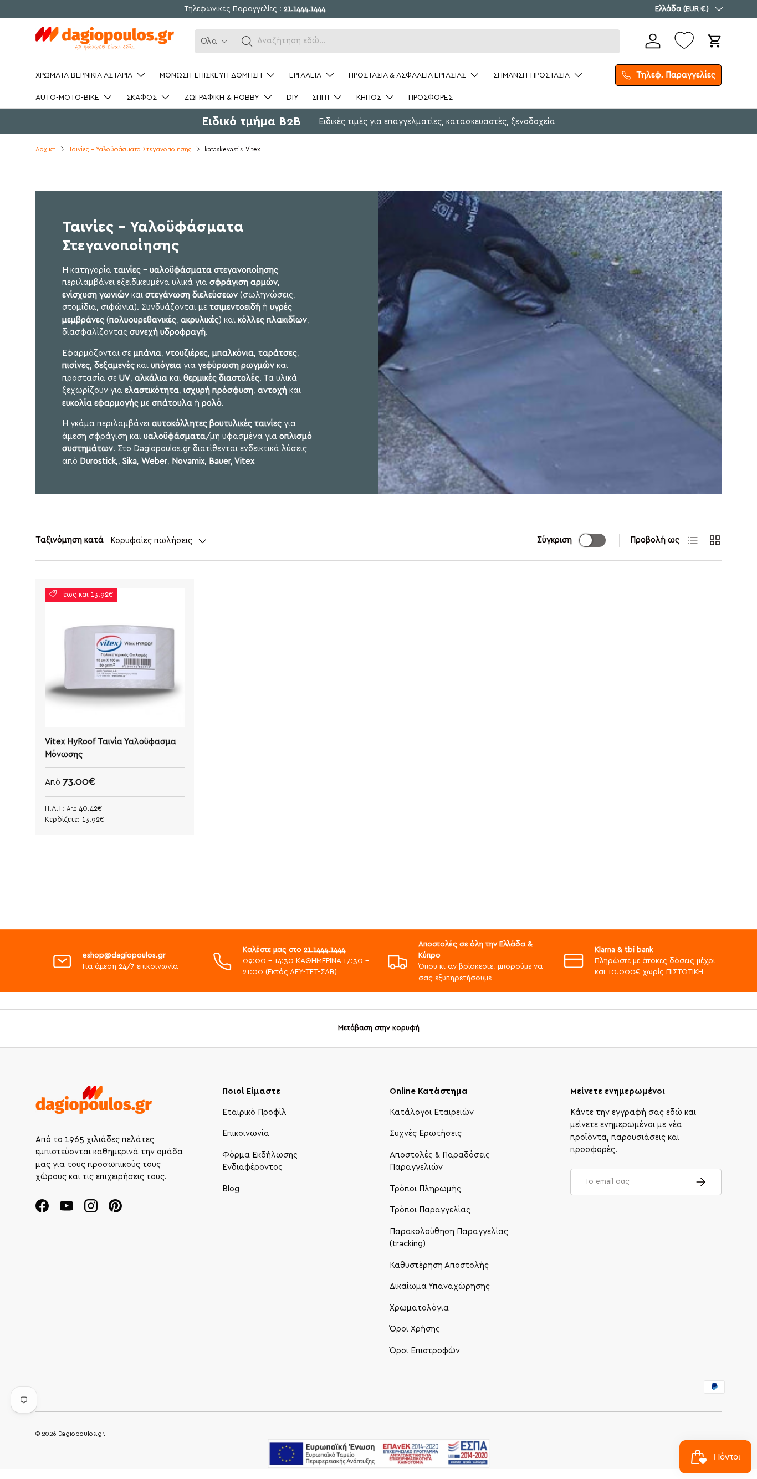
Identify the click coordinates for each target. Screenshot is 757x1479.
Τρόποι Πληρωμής (425, 1189)
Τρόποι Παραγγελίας (430, 1210)
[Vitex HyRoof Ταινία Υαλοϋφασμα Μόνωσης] (115, 658)
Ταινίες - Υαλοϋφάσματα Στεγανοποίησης (130, 149)
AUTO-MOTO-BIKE (67, 97)
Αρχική (45, 149)
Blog (230, 1189)
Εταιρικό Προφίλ (254, 1112)
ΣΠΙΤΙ (320, 97)
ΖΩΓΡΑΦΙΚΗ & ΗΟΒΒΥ (221, 97)
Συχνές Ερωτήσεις (426, 1133)
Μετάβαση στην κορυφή (379, 1028)
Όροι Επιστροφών (425, 1351)
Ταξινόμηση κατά (69, 540)
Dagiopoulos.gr (81, 1434)
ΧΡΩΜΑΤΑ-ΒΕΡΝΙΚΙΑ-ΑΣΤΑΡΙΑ (83, 75)
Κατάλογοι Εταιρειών (432, 1112)
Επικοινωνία (245, 1133)
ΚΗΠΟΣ (368, 97)
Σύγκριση (554, 540)
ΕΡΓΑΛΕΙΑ (305, 75)
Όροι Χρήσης (415, 1329)
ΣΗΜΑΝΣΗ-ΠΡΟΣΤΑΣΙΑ (531, 75)
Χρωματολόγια (419, 1308)
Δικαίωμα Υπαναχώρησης (440, 1286)
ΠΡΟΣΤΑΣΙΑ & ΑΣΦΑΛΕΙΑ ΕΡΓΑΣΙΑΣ (407, 75)
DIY (293, 97)
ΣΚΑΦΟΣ (141, 97)
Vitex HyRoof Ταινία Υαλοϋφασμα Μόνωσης (110, 748)
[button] (247, 41)
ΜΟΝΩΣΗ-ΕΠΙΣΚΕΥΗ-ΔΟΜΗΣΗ (211, 75)
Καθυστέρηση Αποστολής (439, 1265)
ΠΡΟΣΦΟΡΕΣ (430, 97)
